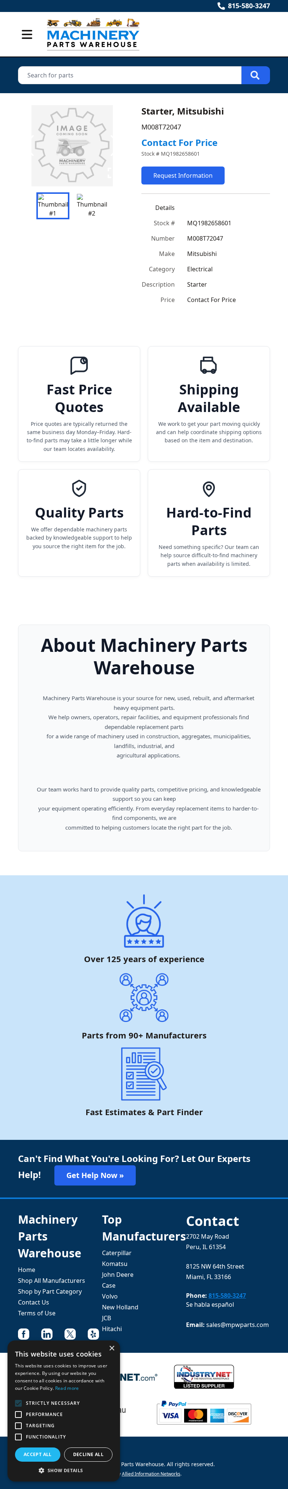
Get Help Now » (95, 1175)
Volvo (110, 1296)
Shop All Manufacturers (51, 1280)
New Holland (120, 1307)
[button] (63, 1470)
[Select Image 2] (91, 205)
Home (26, 1270)
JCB (106, 1318)
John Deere (118, 1274)
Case (109, 1285)
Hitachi (112, 1329)
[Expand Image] (112, 172)
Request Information (183, 175)
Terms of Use (37, 1313)
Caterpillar (117, 1253)
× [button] (111, 1348)
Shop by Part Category (50, 1291)
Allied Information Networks (151, 1474)
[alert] (64, 1411)
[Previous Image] (30, 146)
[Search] (256, 75)
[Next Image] (114, 146)
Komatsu (115, 1264)
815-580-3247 (249, 5)
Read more (67, 1388)
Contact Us (33, 1302)
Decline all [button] (88, 1454)
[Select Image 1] (52, 205)
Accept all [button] (38, 1454)
